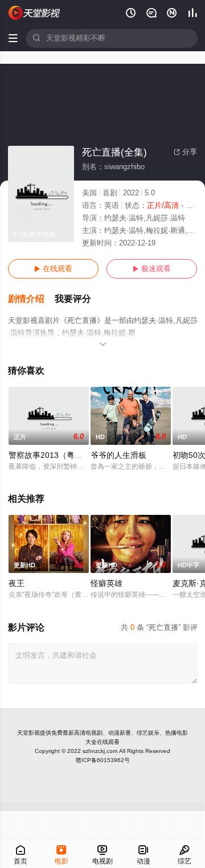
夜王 (16, 583)
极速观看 (152, 269)
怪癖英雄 (106, 583)
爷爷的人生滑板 (118, 455)
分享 (185, 152)
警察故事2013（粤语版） (54, 455)
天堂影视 (28, 733)
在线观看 (53, 269)
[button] (31, 299)
